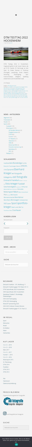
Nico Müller (22, 93)
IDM (10, 143)
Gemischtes (6, 333)
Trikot (10, 210)
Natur (5, 330)
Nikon (26, 93)
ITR (18, 90)
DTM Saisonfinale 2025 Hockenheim (13, 289)
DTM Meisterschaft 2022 (20, 88)
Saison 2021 (6, 97)
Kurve (5, 92)
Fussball (8, 126)
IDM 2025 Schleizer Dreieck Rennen (13, 306)
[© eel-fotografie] (16, 59)
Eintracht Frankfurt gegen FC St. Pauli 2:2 (15, 308)
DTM (8, 85)
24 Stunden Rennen (14, 130)
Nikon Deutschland (7, 94)
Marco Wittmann (15, 92)
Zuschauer (26, 97)
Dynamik (5, 89)
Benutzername (8, 220)
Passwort (6, 228)
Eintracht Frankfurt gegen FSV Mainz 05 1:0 (15, 287)
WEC (10, 151)
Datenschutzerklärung (9, 383)
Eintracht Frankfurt (11, 180)
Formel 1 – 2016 (8, 355)
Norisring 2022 (14, 94)
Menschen (6, 323)
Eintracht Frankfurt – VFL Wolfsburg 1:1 (14, 284)
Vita (4, 378)
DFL (25, 166)
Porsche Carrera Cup (15, 147)
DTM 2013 (6, 369)
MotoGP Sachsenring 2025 (11, 304)
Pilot (18, 94)
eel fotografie (16, 89)
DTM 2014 (6, 364)
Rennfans (20, 96)
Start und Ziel (20, 97)
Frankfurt (5, 367)
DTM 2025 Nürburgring (10, 301)
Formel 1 (11, 137)
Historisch (12, 141)
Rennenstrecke (11, 96)
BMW (11, 87)
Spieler (9, 203)
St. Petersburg (7, 362)
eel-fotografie (16, 8)
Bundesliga (17, 163)
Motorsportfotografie (16, 93)
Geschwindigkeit (15, 90)
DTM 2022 (8, 88)
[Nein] (30, 442)
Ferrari (10, 90)
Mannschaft (6, 189)
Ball (8, 163)
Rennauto (6, 96)
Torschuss (6, 210)
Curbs (14, 87)
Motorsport (12, 85)
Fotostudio (7, 120)
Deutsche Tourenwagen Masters (21, 87)
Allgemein (6, 118)
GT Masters (12, 139)
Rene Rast (25, 94)
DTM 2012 (6, 372)
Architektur (6, 328)
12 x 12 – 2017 (7, 352)
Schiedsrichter (24, 200)
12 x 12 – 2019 (7, 345)
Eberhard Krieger (11, 89)
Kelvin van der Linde (24, 90)
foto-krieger (12, 183)
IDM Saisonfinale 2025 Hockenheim (13, 292)
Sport (15, 85)
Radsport (9, 153)
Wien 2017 (6, 350)
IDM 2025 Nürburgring (9, 299)
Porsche (21, 94)
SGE (5, 203)
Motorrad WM (13, 145)
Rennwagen (25, 96)
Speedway (12, 149)
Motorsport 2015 (8, 360)
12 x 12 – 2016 (7, 357)
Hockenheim (18, 187)
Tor (22, 207)
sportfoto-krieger (14, 97)
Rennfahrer (16, 96)
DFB (22, 166)
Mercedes (5, 93)
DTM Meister (12, 88)
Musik (5, 122)
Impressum (6, 381)
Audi (9, 87)
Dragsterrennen (13, 132)
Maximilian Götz (22, 92)
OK (16, 444)
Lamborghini (8, 92)
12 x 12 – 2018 (7, 347)
